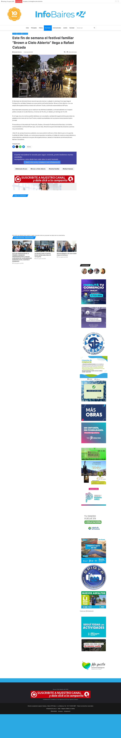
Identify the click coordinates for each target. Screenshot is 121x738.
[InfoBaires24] (60, 14)
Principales (34, 27)
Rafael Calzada (68, 169)
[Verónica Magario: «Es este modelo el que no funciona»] (67, 246)
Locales (19, 33)
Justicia (65, 27)
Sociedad (71, 27)
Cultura (14, 33)
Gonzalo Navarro (18, 52)
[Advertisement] (49, 725)
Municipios (48, 27)
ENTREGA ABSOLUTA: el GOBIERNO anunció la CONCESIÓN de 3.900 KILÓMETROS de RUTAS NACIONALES (50, 1)
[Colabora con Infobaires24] (44, 158)
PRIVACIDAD (54, 711)
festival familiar (54, 169)
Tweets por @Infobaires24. (87, 611)
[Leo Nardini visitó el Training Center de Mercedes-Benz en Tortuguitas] (44, 246)
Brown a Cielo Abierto (38, 169)
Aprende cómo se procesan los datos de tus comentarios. (50, 235)
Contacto (60, 711)
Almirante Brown (21, 169)
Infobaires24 (67, 711)
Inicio (27, 27)
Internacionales (57, 27)
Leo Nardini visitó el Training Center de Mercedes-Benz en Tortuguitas (43, 255)
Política (41, 27)
